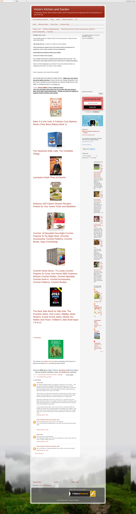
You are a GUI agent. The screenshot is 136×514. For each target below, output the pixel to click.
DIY (76, 19)
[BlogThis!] (68, 375)
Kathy (38, 434)
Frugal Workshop (97, 292)
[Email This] (66, 375)
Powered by (89, 112)
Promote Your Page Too (86, 144)
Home (34, 24)
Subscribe (92, 107)
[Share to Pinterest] (72, 375)
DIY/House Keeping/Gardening (51, 29)
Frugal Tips (50, 31)
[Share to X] (69, 375)
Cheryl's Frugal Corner (98, 306)
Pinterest (55, 370)
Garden (58, 19)
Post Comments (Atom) (45, 485)
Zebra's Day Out (49, 361)
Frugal (52, 19)
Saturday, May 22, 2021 (42, 415)
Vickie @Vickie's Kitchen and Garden (46, 419)
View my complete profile (88, 134)
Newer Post (37, 482)
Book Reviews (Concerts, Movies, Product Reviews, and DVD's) (78, 29)
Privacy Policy (54, 24)
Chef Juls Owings (96, 332)
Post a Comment (39, 453)
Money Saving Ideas (67, 19)
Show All (101, 351)
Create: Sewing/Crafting (39, 31)
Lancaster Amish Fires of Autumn (49, 177)
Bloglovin (71, 370)
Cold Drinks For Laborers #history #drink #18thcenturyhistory (98, 347)
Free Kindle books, (64, 372)
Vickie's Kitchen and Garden (51, 9)
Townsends (97, 343)
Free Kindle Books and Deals (40, 19)
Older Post (75, 482)
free (51, 84)
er (51, 370)
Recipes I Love (37, 29)
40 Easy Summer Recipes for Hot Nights (97, 324)
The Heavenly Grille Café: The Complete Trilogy (53, 152)
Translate (94, 157)
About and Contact (43, 24)
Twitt (49, 370)
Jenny (38, 382)
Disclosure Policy (64, 24)
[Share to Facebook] (71, 375)
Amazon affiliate (42, 87)
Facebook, (62, 370)
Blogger (77, 500)
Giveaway (37, 337)
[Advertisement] (56, 469)
